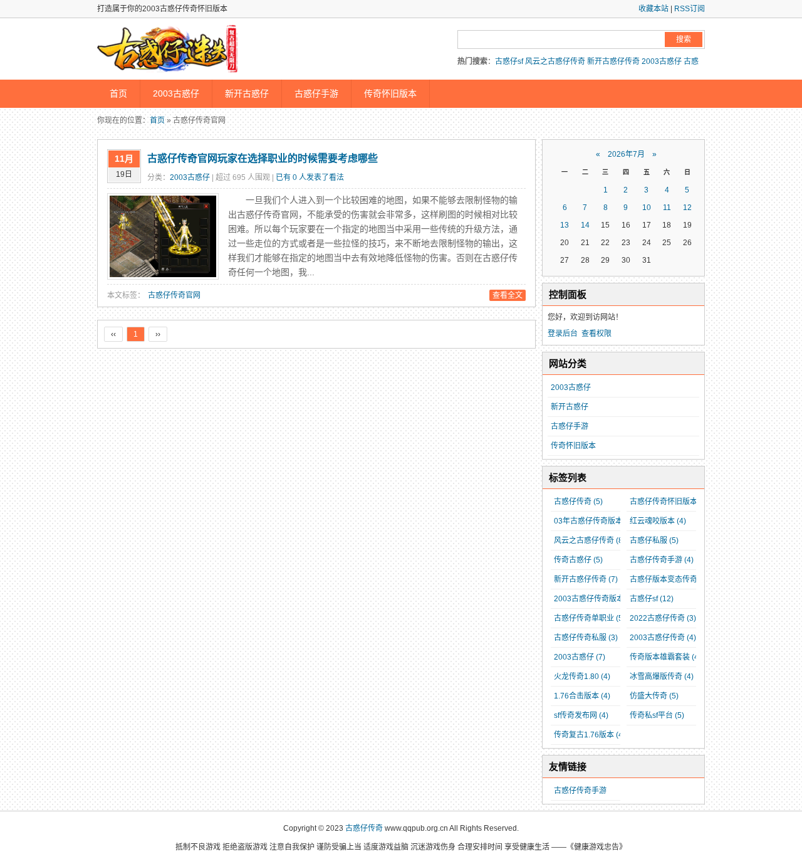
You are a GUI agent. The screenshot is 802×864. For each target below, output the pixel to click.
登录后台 (563, 333)
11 (667, 207)
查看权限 (596, 333)
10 (646, 207)
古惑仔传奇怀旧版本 (669, 501)
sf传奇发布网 (581, 715)
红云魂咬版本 (658, 521)
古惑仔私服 (654, 540)
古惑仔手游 (316, 93)
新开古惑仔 (247, 93)
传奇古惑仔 (578, 560)
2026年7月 (626, 154)
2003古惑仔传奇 (663, 637)
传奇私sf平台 (657, 715)
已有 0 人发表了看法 (310, 177)
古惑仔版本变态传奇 (669, 579)
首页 (118, 93)
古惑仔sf (509, 61)
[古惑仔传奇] (169, 51)
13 (564, 225)
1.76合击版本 (582, 696)
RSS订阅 (689, 8)
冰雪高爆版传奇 (662, 676)
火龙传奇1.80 (582, 676)
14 (585, 225)
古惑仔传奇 (578, 501)
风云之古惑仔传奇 (555, 61)
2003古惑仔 (662, 61)
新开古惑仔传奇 (613, 61)
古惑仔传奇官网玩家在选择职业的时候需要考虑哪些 (262, 158)
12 (687, 207)
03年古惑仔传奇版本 (594, 521)
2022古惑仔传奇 (663, 618)
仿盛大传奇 (654, 696)
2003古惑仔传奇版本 (594, 598)
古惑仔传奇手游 (662, 560)
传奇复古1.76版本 (589, 734)
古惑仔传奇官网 (174, 295)
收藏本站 (653, 8)
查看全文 (507, 295)
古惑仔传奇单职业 (589, 618)
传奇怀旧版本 (390, 93)
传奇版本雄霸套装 (665, 657)
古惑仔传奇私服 (586, 637)
